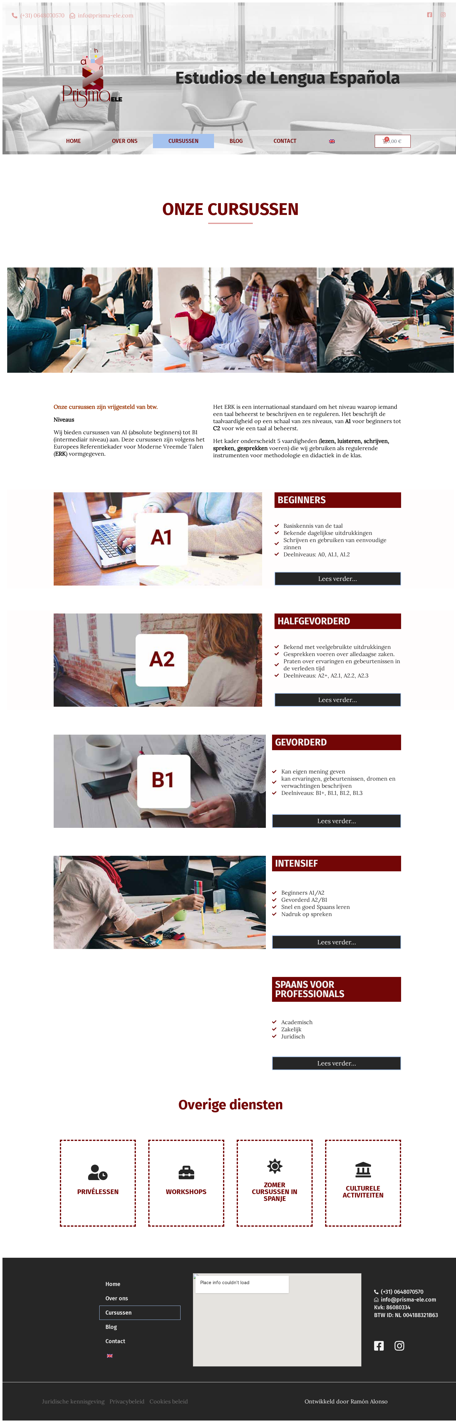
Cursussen (183, 141)
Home (73, 141)
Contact (285, 141)
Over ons (124, 141)
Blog (236, 141)
